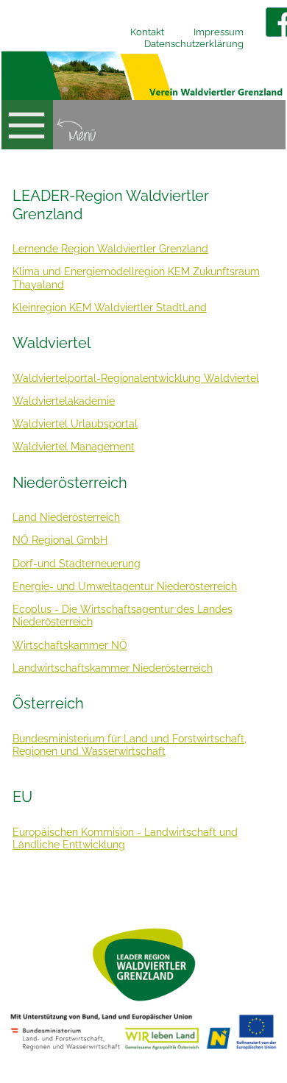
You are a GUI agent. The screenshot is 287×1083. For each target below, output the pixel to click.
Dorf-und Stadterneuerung (77, 563)
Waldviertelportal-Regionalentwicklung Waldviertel (136, 378)
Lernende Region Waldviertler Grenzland (110, 249)
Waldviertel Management (74, 446)
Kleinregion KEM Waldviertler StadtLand (110, 307)
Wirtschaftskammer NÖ (70, 645)
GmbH (90, 540)
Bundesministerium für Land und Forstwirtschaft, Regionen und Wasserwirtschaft (130, 745)
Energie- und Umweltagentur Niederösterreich (125, 586)
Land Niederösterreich (66, 517)
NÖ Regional (43, 540)
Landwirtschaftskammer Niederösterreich (113, 668)
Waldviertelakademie (64, 401)
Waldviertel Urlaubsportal (75, 424)
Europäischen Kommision (73, 832)
